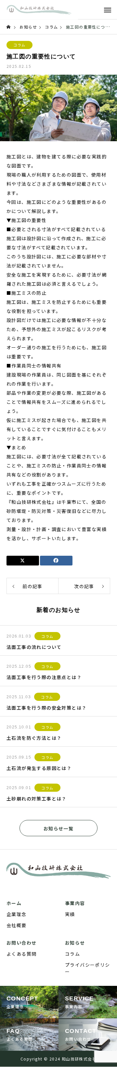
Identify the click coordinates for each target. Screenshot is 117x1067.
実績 (70, 914)
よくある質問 (21, 953)
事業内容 (75, 903)
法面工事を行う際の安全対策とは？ (46, 707)
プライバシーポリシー (87, 968)
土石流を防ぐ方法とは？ (33, 738)
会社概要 (16, 925)
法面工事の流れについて (33, 647)
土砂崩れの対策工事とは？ (36, 798)
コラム (19, 44)
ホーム (13, 903)
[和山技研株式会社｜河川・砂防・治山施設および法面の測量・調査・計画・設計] (39, 9)
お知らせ (75, 942)
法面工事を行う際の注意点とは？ (44, 677)
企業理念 (16, 914)
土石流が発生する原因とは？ (39, 768)
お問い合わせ (21, 942)
